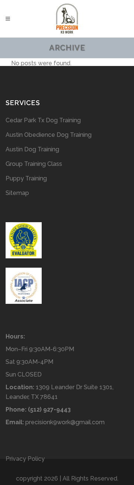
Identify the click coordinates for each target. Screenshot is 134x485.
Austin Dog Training (32, 149)
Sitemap (17, 192)
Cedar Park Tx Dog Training (43, 120)
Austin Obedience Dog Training (49, 134)
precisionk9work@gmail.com (65, 422)
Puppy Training (26, 178)
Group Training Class (34, 163)
